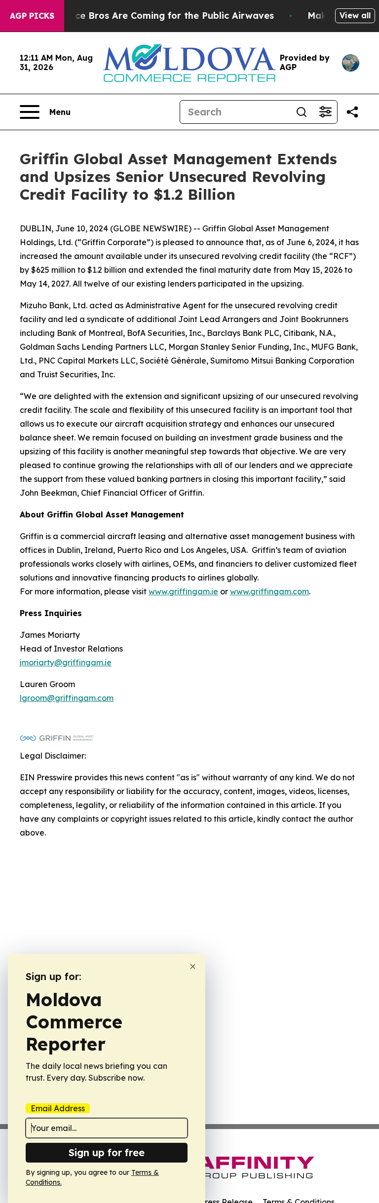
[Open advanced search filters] (325, 112)
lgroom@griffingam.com (67, 698)
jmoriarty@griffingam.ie (66, 662)
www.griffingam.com (269, 591)
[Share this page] (352, 112)
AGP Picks (32, 16)
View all (355, 15)
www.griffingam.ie (183, 591)
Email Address (58, 1108)
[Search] (301, 112)
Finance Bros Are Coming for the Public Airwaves (162, 15)
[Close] (192, 966)
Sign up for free (107, 1152)
